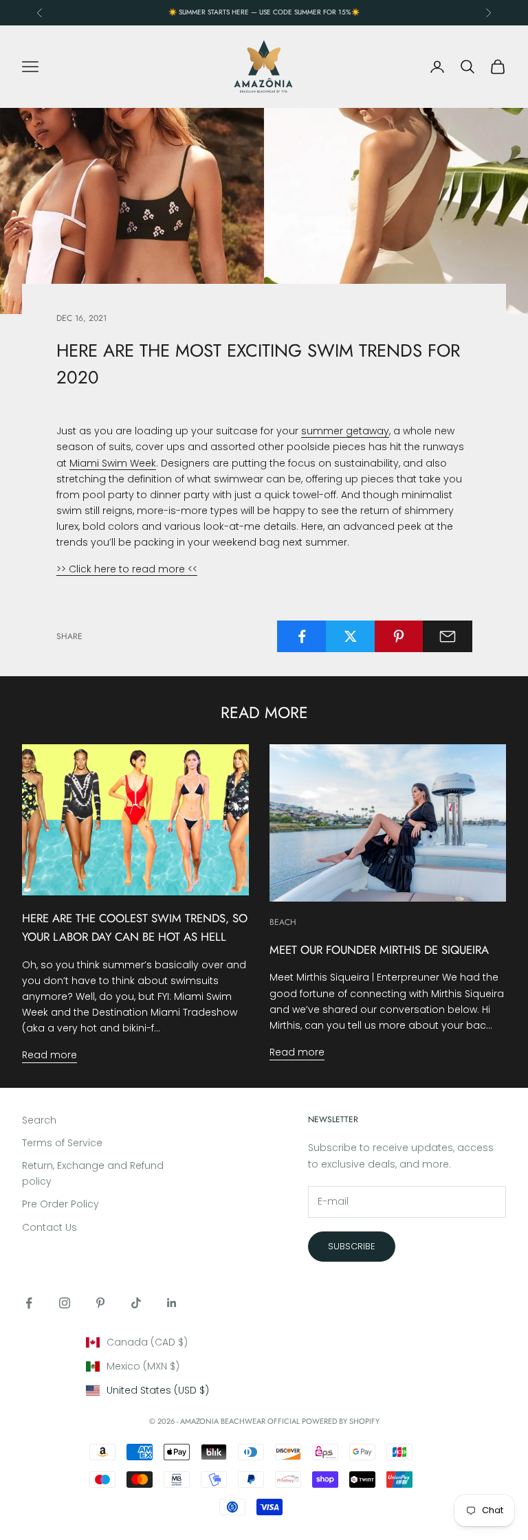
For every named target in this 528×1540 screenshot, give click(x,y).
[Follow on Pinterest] (100, 1303)
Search (39, 1120)
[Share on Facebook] (302, 636)
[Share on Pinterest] (399, 636)
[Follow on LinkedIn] (172, 1303)
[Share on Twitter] (351, 636)
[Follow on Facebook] (29, 1303)
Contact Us (49, 1227)
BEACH (283, 922)
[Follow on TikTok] (136, 1303)
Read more (49, 1055)
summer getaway (345, 431)
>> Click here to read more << (126, 569)
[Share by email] (448, 636)
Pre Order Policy (60, 1204)
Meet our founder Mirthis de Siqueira (379, 949)
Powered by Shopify (341, 1421)
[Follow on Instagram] (65, 1303)
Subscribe (351, 1246)
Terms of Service (62, 1143)
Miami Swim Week (112, 463)
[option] (264, 1342)
